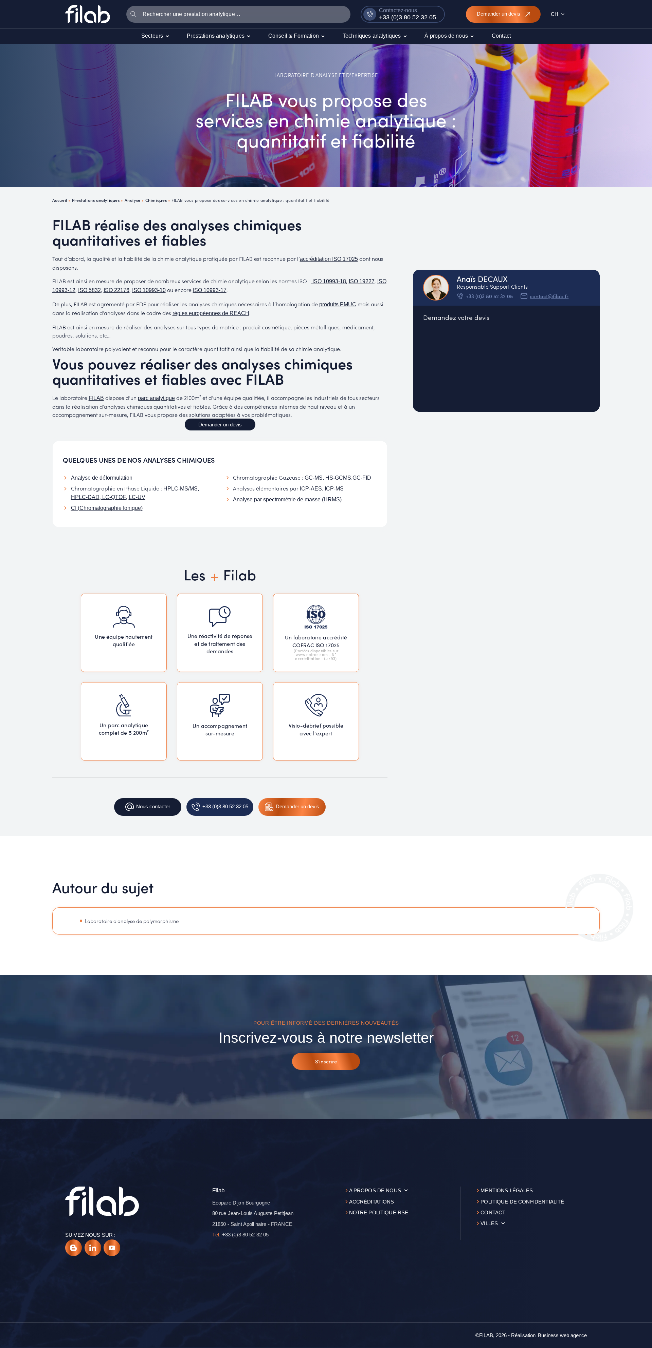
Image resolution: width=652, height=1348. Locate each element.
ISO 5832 (89, 290)
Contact (493, 1212)
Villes (489, 1223)
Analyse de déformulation (101, 478)
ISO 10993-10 (149, 290)
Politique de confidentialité (522, 1202)
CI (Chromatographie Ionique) (107, 508)
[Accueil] (87, 14)
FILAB (96, 398)
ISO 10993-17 (210, 290)
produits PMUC (337, 304)
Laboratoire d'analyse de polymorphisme (132, 921)
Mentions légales (507, 1190)
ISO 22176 (116, 290)
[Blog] (73, 1247)
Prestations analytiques (96, 200)
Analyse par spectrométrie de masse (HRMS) (287, 499)
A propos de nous (375, 1190)
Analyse (133, 200)
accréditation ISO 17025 (329, 259)
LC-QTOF (113, 497)
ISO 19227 (362, 281)
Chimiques (156, 200)
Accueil (59, 200)
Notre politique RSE (379, 1212)
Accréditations (371, 1202)
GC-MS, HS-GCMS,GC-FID (338, 478)
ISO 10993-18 (328, 281)
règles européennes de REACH (211, 313)
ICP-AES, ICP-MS (322, 489)
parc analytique (156, 398)
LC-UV (137, 497)
